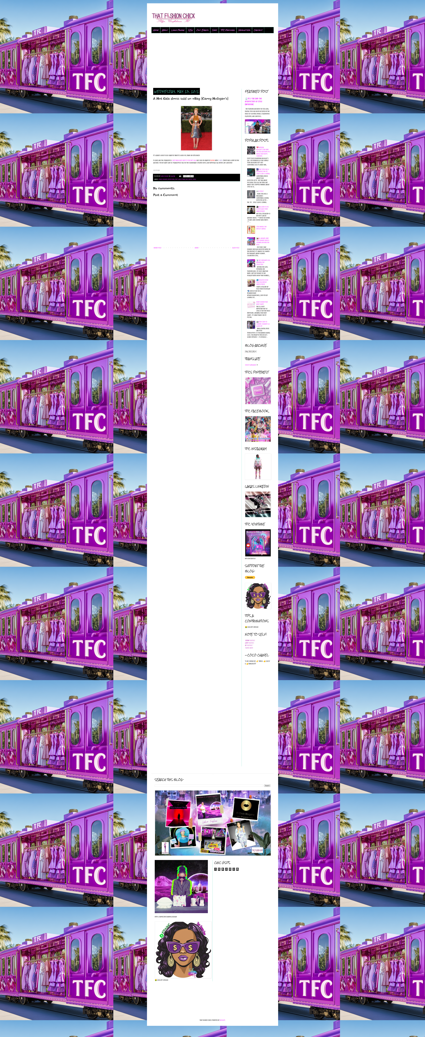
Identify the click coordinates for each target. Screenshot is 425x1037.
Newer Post (157, 248)
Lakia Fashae (177, 30)
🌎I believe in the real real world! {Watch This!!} (262, 282)
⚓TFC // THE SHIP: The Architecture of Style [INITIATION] (253, 101)
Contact (258, 30)
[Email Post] (180, 176)
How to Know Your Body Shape (262, 303)
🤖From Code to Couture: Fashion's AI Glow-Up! (262, 324)
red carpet (189, 179)
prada (183, 179)
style (194, 179)
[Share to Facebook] (190, 176)
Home (155, 30)
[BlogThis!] (186, 176)
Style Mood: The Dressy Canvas (261, 228)
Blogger (222, 1020)
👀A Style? (260, 191)
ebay (160, 179)
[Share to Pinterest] (192, 176)
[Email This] (184, 176)
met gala (178, 179)
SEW (190, 30)
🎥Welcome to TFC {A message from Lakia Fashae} (262, 209)
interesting (171, 179)
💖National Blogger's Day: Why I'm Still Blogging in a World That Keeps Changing (263, 151)
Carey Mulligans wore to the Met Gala (184, 160)
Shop (214, 30)
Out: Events (202, 30)
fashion (164, 179)
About (165, 30)
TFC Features (228, 30)
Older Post (235, 248)
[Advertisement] (212, 61)
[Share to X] (188, 176)
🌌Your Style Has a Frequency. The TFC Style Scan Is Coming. (263, 171)
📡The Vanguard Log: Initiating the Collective (263, 262)
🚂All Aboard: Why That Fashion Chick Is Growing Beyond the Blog (262, 241)
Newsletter (244, 30)
